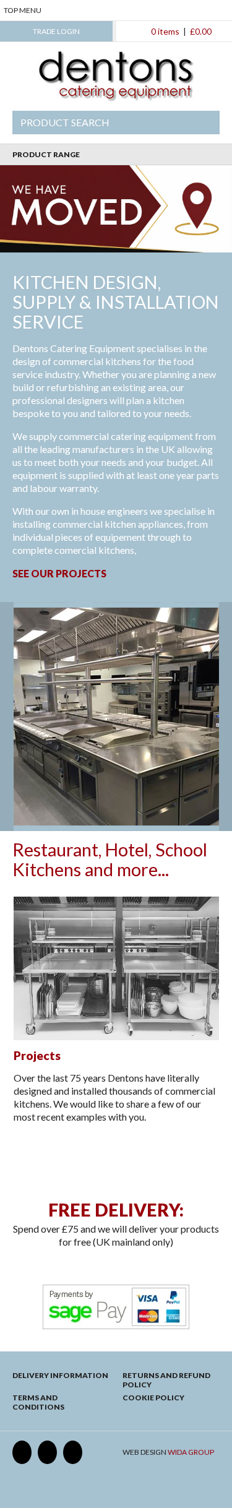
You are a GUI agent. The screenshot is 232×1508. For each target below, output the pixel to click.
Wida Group (191, 1452)
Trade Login (56, 31)
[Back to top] (116, 1163)
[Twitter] (47, 1452)
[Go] (203, 122)
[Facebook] (22, 1452)
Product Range (46, 154)
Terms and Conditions (38, 1402)
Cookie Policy (153, 1397)
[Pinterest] (72, 1452)
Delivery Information (60, 1375)
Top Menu (22, 10)
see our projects (59, 573)
